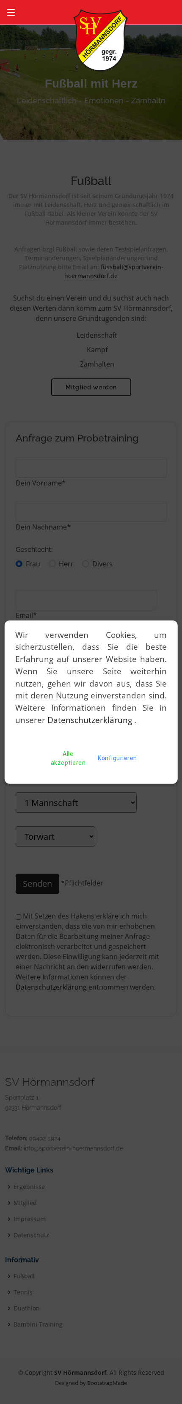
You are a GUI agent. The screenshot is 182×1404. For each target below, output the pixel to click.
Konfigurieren (117, 758)
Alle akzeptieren (68, 758)
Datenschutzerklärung (90, 719)
